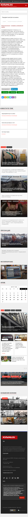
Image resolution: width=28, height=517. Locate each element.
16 (25, 295)
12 (10, 295)
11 (6, 295)
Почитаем (5, 398)
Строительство (16, 176)
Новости (9, 176)
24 (2, 299)
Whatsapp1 (5, 92)
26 (10, 299)
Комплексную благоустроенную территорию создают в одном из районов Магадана (13, 382)
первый (4, 21)
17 (2, 297)
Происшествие (7, 310)
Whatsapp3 (20, 92)
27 (14, 299)
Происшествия (15, 201)
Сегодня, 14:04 (5, 339)
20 (14, 297)
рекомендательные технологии (11, 495)
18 (6, 297)
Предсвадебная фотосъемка (8, 113)
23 (25, 297)
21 (17, 297)
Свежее (2, 310)
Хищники (22, 201)
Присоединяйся (5, 89)
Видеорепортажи (6, 376)
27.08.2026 (4, 150)
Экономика (12, 150)
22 (21, 297)
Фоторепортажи (7, 262)
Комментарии (9, 147)
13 (14, 295)
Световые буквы (5, 131)
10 (2, 295)
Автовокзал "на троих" (8, 406)
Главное (9, 201)
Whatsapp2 (13, 92)
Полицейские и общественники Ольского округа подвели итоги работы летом (20, 345)
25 (6, 299)
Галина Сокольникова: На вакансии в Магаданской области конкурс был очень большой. (18, 359)
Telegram (15, 89)
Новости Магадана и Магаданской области (9, 6)
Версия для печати (5, 25)
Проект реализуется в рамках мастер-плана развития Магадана (12, 196)
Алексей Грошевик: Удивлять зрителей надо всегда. (6, 422)
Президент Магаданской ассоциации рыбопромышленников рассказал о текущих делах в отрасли (14, 252)
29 (21, 299)
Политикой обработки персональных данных (12, 492)
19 (10, 297)
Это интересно (18, 310)
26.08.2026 (4, 176)
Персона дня (5, 230)
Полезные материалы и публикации (15, 21)
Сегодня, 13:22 (18, 339)
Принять (22, 497)
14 (17, 295)
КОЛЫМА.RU (7, 5)
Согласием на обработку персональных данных (12, 494)
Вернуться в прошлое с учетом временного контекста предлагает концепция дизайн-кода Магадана (13, 274)
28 (17, 299)
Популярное (3, 147)
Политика (13, 310)
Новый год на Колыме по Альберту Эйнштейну (20, 416)
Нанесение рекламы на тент (8, 122)
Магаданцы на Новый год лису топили (6, 416)
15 (21, 295)
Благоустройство (14, 376)
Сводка (3, 353)
